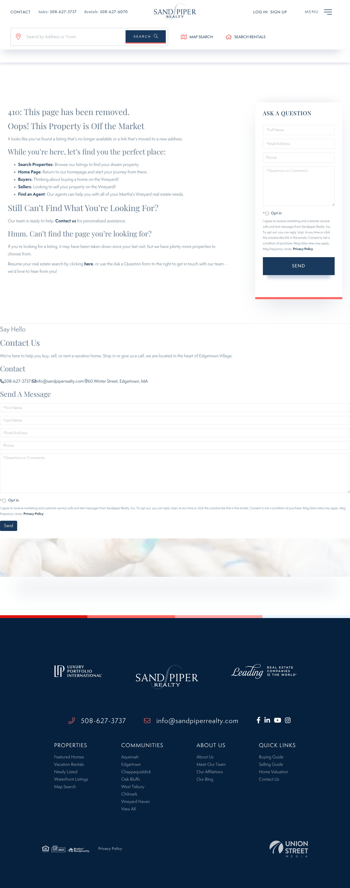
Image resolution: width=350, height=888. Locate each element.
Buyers (25, 179)
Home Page (29, 172)
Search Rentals (249, 37)
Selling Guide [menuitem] (271, 764)
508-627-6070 (106, 11)
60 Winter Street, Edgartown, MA (118, 381)
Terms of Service (284, 287)
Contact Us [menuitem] (269, 779)
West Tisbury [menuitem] (132, 787)
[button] (146, 37)
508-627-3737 (57, 11)
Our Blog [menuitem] (205, 779)
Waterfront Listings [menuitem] (71, 779)
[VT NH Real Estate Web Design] (289, 849)
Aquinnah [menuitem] (129, 757)
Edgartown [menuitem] (131, 764)
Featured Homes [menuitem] (69, 757)
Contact (21, 12)
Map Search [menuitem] (65, 787)
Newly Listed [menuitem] (65, 772)
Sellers (24, 187)
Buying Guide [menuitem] (271, 757)
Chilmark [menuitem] (129, 794)
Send (298, 266)
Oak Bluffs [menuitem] (130, 779)
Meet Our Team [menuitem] (211, 764)
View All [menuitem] (128, 809)
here (88, 264)
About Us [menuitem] (205, 757)
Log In (260, 12)
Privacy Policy (303, 249)
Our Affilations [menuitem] (210, 772)
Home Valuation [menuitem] (273, 772)
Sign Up (278, 12)
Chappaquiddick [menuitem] (136, 772)
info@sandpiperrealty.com (60, 381)
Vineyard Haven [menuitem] (135, 801)
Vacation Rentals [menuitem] (69, 764)
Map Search (201, 37)
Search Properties (35, 164)
